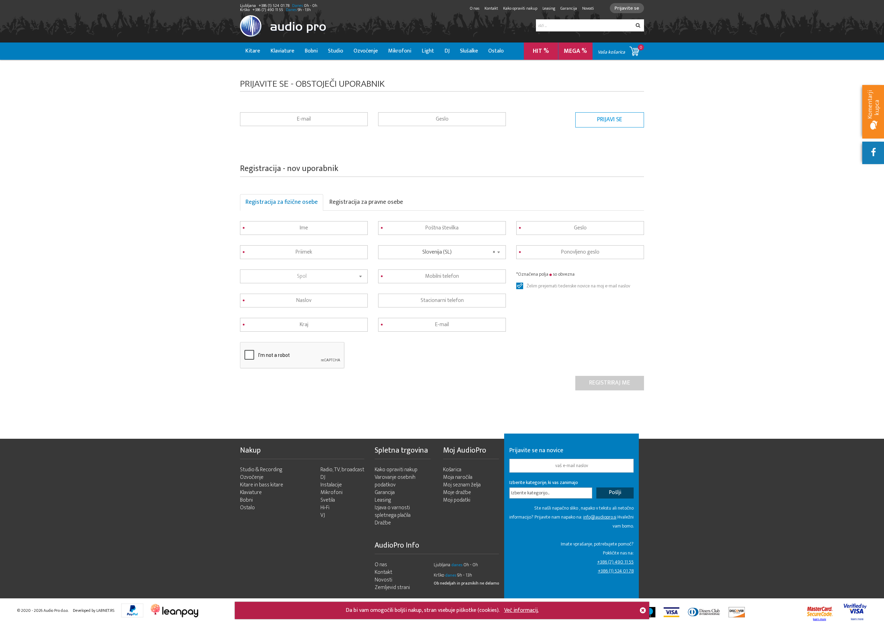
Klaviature (282, 51)
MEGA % (575, 51)
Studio (335, 51)
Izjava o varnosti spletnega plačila (393, 511)
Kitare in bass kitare (261, 485)
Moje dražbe (457, 492)
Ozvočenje (366, 51)
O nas (474, 8)
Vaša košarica (620, 50)
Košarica (452, 469)
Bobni (311, 51)
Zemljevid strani (392, 587)
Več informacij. (521, 610)
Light (428, 51)
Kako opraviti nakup (520, 8)
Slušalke (469, 51)
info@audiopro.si (599, 517)
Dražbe (383, 523)
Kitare (252, 51)
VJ (322, 515)
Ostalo (496, 51)
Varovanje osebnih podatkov (395, 481)
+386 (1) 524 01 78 (616, 571)
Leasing (548, 8)
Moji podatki (456, 500)
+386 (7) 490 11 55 (615, 562)
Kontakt (491, 8)
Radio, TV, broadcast (342, 469)
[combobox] (304, 276)
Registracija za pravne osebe (366, 202)
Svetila (327, 500)
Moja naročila (457, 477)
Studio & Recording (261, 469)
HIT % (541, 51)
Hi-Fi (324, 507)
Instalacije (331, 485)
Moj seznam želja (462, 485)
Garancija (568, 8)
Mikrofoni (399, 51)
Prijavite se (627, 8)
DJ (447, 51)
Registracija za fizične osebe (282, 202)
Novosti (588, 8)
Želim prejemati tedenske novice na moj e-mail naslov (578, 286)
